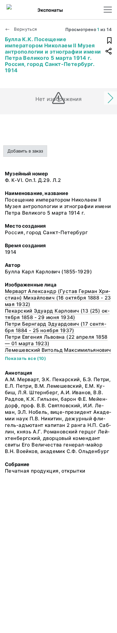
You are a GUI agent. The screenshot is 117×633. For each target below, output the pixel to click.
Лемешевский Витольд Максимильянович (58, 350)
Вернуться (25, 29)
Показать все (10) (25, 358)
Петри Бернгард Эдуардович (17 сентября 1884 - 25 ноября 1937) (55, 327)
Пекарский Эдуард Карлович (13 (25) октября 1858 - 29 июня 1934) (57, 314)
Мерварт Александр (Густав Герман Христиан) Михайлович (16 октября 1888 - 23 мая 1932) (58, 297)
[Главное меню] (107, 9)
